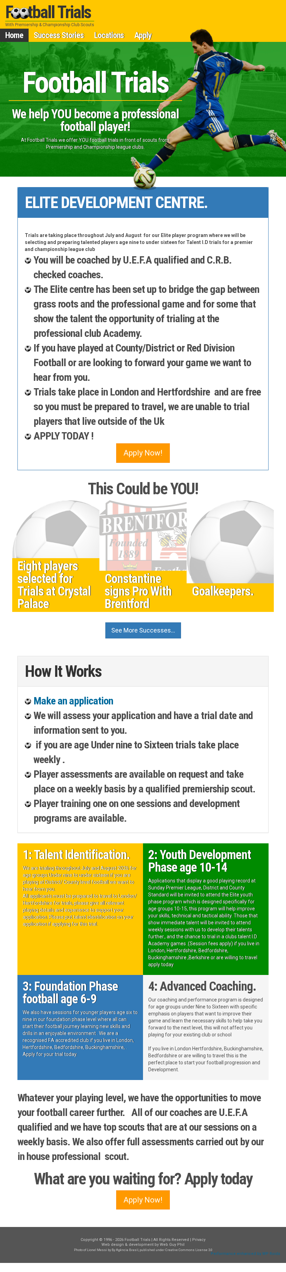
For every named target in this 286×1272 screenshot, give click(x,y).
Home (14, 35)
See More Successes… (143, 630)
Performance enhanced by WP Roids (245, 1253)
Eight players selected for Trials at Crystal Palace (54, 585)
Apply (143, 35)
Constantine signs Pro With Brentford (138, 591)
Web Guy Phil (172, 1244)
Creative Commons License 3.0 (188, 1250)
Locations (109, 35)
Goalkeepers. (223, 591)
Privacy (198, 1239)
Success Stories (59, 35)
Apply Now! (143, 453)
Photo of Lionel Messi (90, 1250)
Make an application (73, 701)
